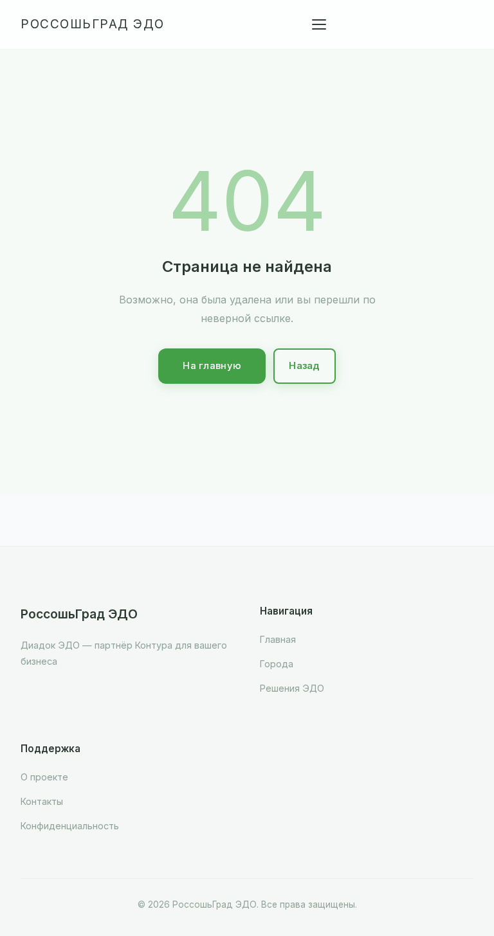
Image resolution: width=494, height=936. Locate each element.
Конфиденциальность (70, 825)
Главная (278, 639)
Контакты (42, 801)
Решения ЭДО (292, 688)
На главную (212, 366)
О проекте (44, 776)
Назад (304, 366)
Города (276, 663)
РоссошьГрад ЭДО (93, 24)
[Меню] (319, 24)
